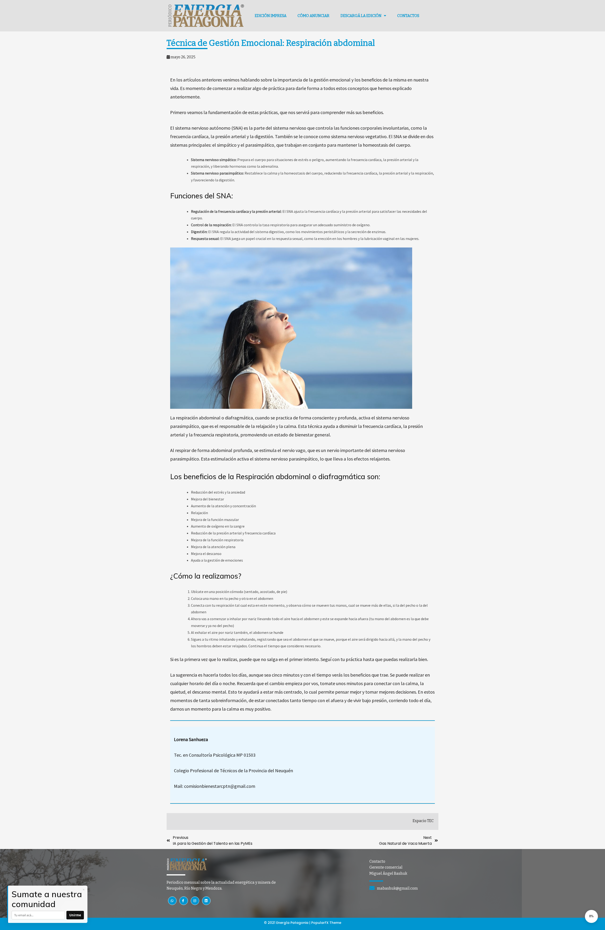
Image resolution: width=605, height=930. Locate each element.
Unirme (75, 915)
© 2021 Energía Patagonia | (287, 922)
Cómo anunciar (313, 15)
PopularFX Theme (326, 922)
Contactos (408, 15)
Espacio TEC (423, 821)
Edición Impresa (270, 15)
